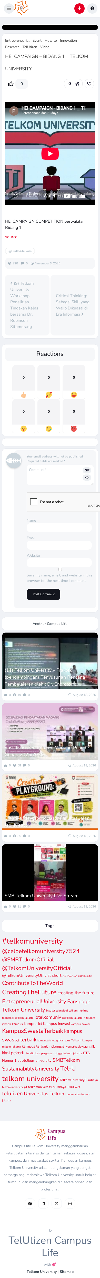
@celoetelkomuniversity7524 (41, 951)
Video (44, 47)
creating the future (75, 993)
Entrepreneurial (17, 40)
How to (51, 40)
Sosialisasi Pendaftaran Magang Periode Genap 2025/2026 (47, 751)
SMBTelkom (66, 1060)
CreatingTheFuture (29, 992)
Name (31, 520)
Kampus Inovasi (56, 1023)
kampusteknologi (47, 1040)
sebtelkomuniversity (35, 1060)
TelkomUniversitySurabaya (79, 1080)
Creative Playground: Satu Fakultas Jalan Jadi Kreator (47, 821)
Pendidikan (32, 1053)
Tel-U (68, 1068)
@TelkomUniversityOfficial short (32, 975)
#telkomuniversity (32, 941)
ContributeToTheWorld (32, 983)
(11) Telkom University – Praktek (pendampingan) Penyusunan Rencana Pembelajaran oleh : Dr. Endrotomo (45, 677)
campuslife (85, 976)
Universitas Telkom (45, 1093)
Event (37, 40)
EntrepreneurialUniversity (34, 1001)
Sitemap (67, 1271)
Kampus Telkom (70, 1040)
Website (33, 555)
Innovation (68, 40)
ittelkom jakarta (72, 1018)
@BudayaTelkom (20, 251)
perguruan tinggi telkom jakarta (61, 1053)
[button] (9, 8)
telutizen (12, 1093)
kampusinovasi (80, 1024)
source (11, 237)
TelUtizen (30, 47)
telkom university (30, 1079)
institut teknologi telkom (62, 1011)
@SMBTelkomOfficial (28, 959)
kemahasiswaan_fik (80, 1046)
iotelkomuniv (48, 1017)
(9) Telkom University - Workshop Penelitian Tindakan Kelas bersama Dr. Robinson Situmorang (24, 305)
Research (12, 47)
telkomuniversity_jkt (14, 1087)
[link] (89, 83)
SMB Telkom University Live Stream (41, 896)
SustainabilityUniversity (30, 1069)
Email (31, 538)
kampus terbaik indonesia (43, 1046)
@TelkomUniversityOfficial (37, 968)
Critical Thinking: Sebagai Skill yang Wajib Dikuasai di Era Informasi (72, 305)
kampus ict (33, 1023)
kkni (6, 1053)
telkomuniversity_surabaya (47, 1087)
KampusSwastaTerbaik (32, 1031)
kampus (17, 1024)
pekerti (17, 1053)
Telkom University (42, 1271)
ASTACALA (70, 976)
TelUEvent (73, 1087)
